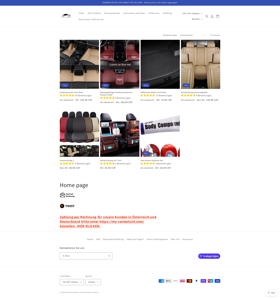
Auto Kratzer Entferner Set (152, 160)
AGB (98, 239)
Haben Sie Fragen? (135, 239)
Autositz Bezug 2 (67, 160)
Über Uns (175, 239)
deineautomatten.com (74, 292)
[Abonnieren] (109, 255)
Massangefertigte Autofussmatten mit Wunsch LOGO (116, 93)
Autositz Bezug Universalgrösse (194, 92)
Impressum (187, 239)
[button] (207, 16)
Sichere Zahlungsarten (157, 239)
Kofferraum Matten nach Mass (153, 92)
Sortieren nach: (170, 35)
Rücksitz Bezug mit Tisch (110, 160)
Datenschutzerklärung (113, 239)
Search (90, 239)
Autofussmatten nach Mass (71, 92)
